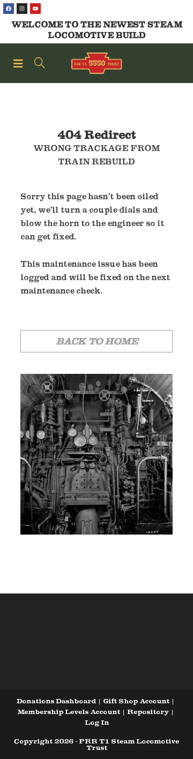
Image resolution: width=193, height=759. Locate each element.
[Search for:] (36, 63)
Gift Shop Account (136, 701)
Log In (97, 722)
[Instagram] (22, 8)
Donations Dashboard (56, 701)
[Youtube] (35, 8)
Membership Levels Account (68, 712)
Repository (148, 712)
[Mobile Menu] (19, 63)
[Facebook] (8, 8)
